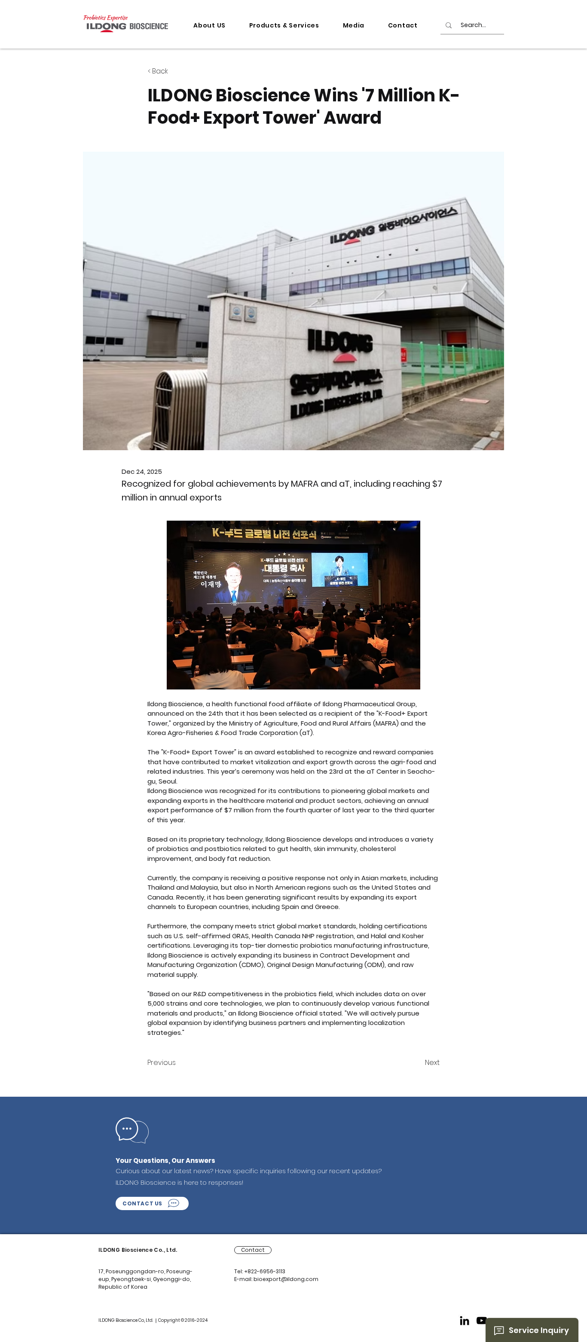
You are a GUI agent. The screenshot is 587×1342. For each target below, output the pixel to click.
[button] (209, 25)
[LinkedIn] (464, 1320)
